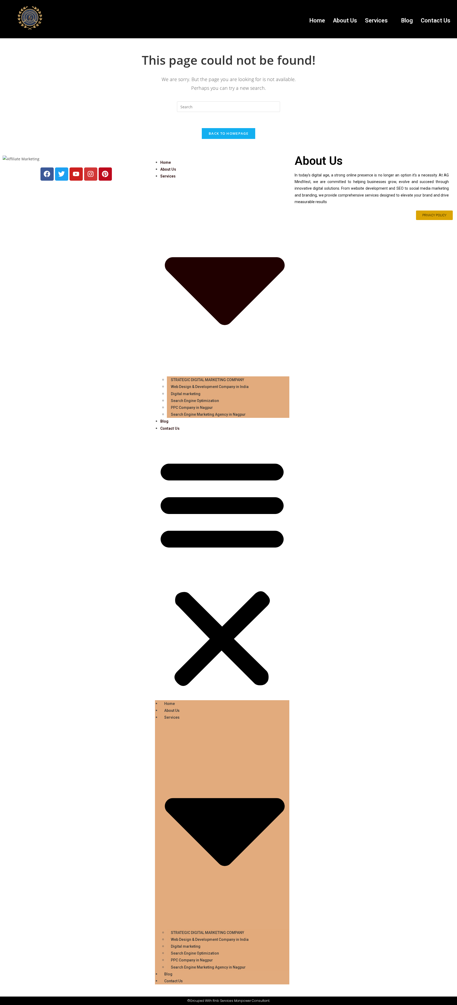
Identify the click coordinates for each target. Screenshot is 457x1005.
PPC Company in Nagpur (192, 407)
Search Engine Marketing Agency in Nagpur (208, 414)
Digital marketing (185, 394)
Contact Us (435, 20)
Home (317, 20)
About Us (345, 20)
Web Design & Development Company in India (210, 387)
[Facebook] (47, 174)
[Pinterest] (105, 174)
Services (376, 20)
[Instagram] (90, 174)
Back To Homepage (228, 133)
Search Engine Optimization (195, 401)
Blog (407, 20)
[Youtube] (76, 174)
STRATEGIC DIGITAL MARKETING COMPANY (207, 380)
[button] (379, 20)
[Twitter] (61, 174)
